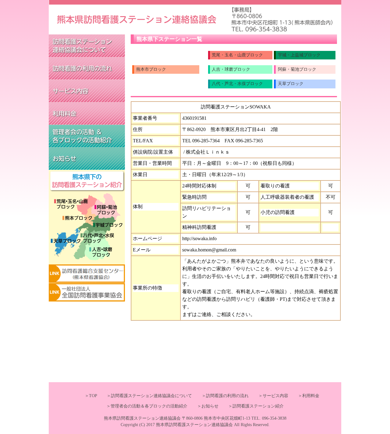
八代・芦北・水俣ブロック (237, 83)
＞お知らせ (203, 406)
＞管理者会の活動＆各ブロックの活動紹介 (146, 406)
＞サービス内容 (269, 395)
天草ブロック (290, 83)
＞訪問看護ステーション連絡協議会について (145, 395)
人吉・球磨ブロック (231, 69)
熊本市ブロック (151, 69)
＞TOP (91, 395)
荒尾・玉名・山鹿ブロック (237, 55)
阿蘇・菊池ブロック (297, 69)
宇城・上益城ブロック (299, 55)
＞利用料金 (304, 395)
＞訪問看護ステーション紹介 (252, 406)
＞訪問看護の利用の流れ (221, 395)
